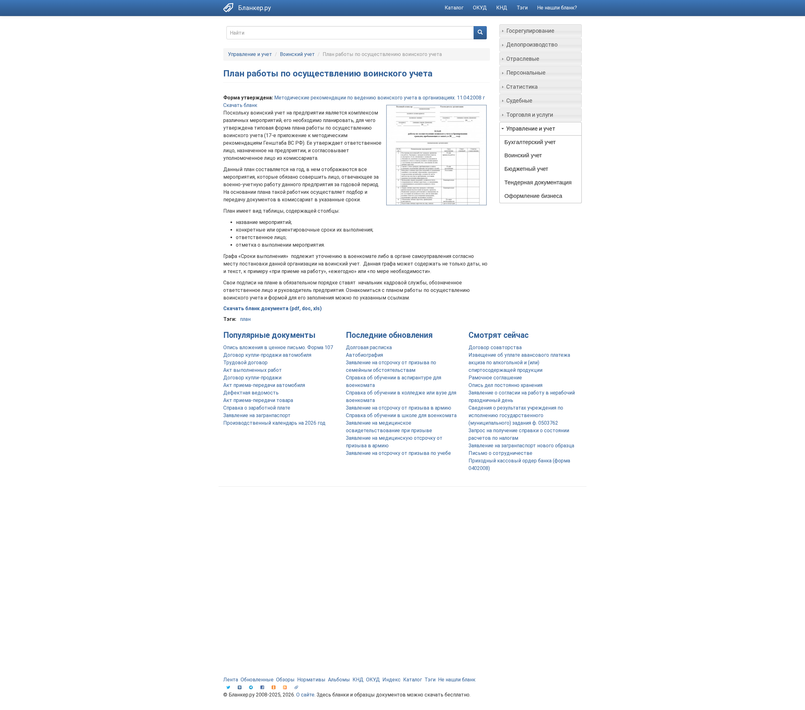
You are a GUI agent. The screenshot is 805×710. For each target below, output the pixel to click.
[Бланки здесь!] (230, 8)
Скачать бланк (240, 105)
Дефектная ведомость (251, 393)
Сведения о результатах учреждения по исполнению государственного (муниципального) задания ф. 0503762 (516, 415)
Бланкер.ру (254, 8)
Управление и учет (250, 54)
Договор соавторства (495, 347)
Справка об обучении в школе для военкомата (401, 415)
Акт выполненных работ (252, 370)
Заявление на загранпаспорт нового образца (521, 446)
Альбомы (339, 680)
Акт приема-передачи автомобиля (264, 385)
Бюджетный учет (526, 169)
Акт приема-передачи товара (258, 400)
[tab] (540, 30)
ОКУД (480, 8)
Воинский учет (297, 54)
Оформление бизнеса (533, 196)
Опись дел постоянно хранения (505, 385)
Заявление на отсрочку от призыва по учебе (398, 453)
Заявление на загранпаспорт (257, 415)
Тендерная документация (538, 182)
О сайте (305, 695)
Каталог (454, 8)
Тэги (522, 8)
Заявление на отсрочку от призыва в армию (398, 408)
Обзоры (285, 680)
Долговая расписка (369, 347)
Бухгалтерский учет (530, 142)
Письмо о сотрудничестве (500, 453)
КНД (501, 8)
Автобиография (364, 355)
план (245, 319)
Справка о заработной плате (256, 408)
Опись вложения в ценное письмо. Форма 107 (278, 347)
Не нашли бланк (456, 680)
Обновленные (257, 680)
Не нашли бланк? (557, 8)
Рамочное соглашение (495, 378)
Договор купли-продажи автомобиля (267, 355)
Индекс (391, 680)
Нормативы (311, 680)
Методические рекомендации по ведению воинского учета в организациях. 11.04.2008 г (379, 98)
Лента (230, 680)
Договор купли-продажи (252, 378)
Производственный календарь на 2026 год (274, 423)
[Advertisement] (402, 542)
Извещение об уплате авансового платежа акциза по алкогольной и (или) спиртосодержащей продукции (519, 362)
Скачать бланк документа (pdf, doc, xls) (272, 308)
